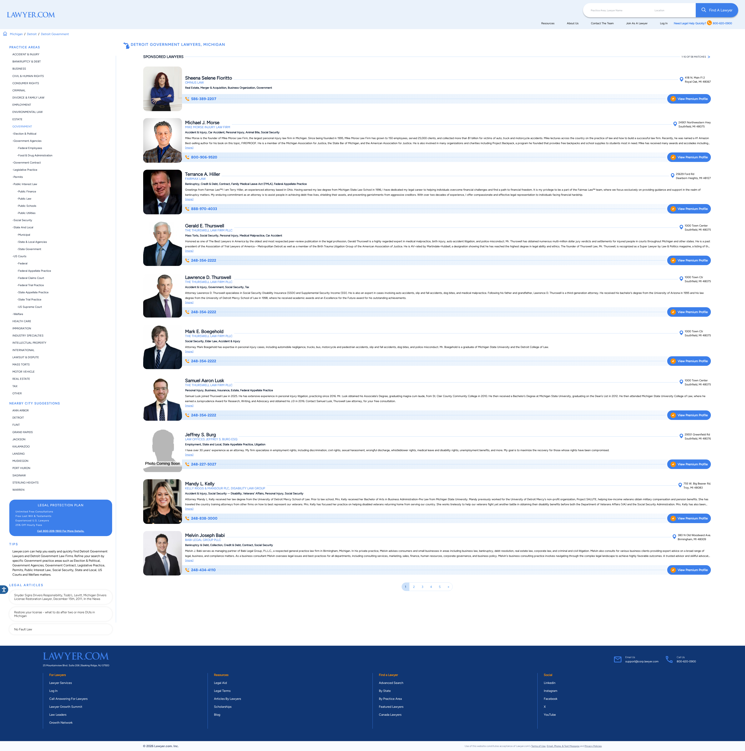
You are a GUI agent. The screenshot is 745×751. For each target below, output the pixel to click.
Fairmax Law (195, 179)
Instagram (550, 691)
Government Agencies (28, 565)
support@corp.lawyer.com (641, 661)
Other (17, 393)
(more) (189, 147)
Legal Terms (222, 691)
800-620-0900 (686, 661)
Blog (217, 714)
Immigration (21, 328)
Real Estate (21, 379)
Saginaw (19, 475)
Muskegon (20, 461)
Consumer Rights (25, 83)
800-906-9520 (204, 157)
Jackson (18, 439)
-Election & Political (24, 133)
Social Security (62, 570)
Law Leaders (57, 714)
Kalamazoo (21, 446)
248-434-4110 (203, 570)
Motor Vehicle (23, 371)
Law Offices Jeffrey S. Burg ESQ (211, 439)
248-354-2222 (203, 260)
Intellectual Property (29, 342)
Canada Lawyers (390, 714)
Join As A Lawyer (637, 23)
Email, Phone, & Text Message (563, 746)
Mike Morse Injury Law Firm (207, 127)
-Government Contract (26, 162)
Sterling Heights (25, 482)
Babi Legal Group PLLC (203, 540)
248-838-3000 (204, 518)
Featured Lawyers (391, 707)
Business (19, 68)
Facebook (550, 699)
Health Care (21, 321)
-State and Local (22, 227)
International (23, 350)
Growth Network (61, 722)
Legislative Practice (90, 565)
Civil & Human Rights (28, 76)
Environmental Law (27, 112)
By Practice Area (390, 699)
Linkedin (549, 683)
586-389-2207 (203, 99)
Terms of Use (538, 746)
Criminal (18, 90)
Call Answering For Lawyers (68, 699)
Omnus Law (194, 82)
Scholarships (222, 707)
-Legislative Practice (24, 169)
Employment (21, 104)
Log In (664, 23)
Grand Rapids (22, 432)
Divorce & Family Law (28, 97)
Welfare (33, 574)
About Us (573, 23)
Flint (16, 425)
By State (385, 691)
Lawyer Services (60, 683)
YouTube (550, 714)
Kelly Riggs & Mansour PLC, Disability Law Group (225, 488)
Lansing (18, 453)
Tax (14, 386)
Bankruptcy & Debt (26, 61)
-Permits (17, 177)
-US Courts (19, 256)
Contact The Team (602, 23)
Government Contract (60, 565)
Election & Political (87, 560)
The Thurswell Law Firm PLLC (209, 230)
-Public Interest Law (24, 184)
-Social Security (22, 220)
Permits (17, 570)
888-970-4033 (204, 209)
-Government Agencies (27, 141)
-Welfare (17, 314)
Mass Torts (21, 364)
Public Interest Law (37, 570)
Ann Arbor (20, 410)
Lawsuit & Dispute (25, 357)
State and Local (85, 570)
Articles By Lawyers (227, 699)
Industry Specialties (27, 335)
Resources (547, 23)
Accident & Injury (25, 54)
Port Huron (21, 468)
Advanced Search (391, 683)
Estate (17, 119)
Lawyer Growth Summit (65, 707)
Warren (18, 489)
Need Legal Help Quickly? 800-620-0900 (703, 23)
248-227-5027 (203, 464)
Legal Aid (220, 683)
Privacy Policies (593, 746)
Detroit (18, 417)
